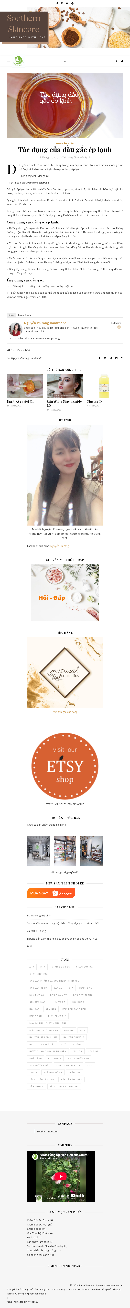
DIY (71, 988)
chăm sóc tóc (60, 966)
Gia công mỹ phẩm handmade (30, 1293)
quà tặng (35, 1058)
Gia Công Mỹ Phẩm (38, 1233)
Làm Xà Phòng (58, 1289)
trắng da (75, 1072)
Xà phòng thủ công (38, 1254)
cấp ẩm (58, 988)
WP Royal (32, 1301)
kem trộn (35, 1016)
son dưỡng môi (39, 1065)
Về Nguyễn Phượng (111, 1289)
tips (90, 1065)
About (11, 315)
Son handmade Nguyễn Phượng (45, 1246)
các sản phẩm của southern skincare (54, 981)
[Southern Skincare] (18, 61)
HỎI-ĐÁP (96, 1289)
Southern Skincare (47, 1131)
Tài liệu (10, 1293)
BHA (42, 966)
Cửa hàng (23, 1289)
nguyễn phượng (73, 1037)
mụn (82, 1030)
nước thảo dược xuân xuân (47, 1051)
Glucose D (94, 401)
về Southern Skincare (64, 1086)
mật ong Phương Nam (43, 1030)
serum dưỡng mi (78, 1058)
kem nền (51, 1009)
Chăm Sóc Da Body (38, 1220)
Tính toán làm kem (42, 1079)
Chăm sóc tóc (35, 1228)
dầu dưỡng (36, 995)
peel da (77, 1051)
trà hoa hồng (53, 1072)
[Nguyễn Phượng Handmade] (15, 329)
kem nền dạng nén (74, 1009)
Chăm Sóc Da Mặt (37, 1224)
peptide (94, 1051)
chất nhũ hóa (38, 974)
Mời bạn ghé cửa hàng (65, 711)
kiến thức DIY (57, 1016)
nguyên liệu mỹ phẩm (43, 1037)
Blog (42, 1289)
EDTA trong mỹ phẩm (39, 915)
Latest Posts (24, 315)
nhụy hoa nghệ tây (42, 1044)
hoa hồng (78, 1002)
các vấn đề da (38, 988)
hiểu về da (58, 1002)
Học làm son (84, 1289)
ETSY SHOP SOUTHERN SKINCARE (65, 804)
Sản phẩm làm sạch (38, 1241)
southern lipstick (68, 1065)
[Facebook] (119, 327)
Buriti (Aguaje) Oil (21, 401)
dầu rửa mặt (58, 995)
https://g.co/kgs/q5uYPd (65, 872)
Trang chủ (12, 1289)
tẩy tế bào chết (71, 1079)
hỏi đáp (34, 1009)
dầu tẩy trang (83, 995)
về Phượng (36, 1086)
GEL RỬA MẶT (37, 1002)
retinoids (54, 1058)
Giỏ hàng (34, 1289)
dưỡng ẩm (86, 988)
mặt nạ (69, 1030)
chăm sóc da (84, 966)
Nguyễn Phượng (59, 546)
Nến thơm (71, 1289)
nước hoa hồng (71, 1044)
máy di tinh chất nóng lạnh (48, 1023)
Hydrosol (32, 1237)
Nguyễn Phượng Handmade (45, 323)
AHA (31, 966)
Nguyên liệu (65, 143)
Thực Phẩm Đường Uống (41, 1250)
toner (33, 1072)
